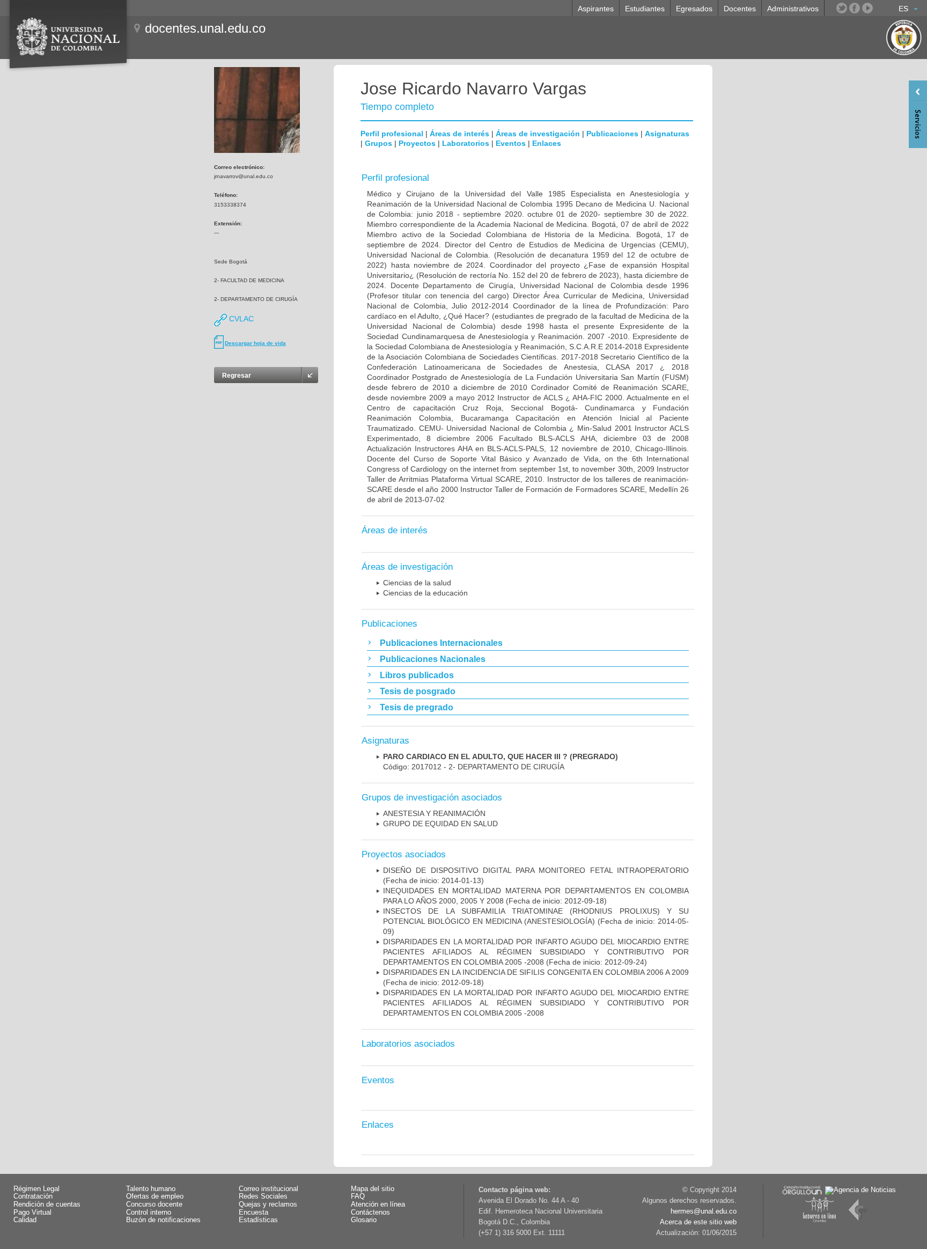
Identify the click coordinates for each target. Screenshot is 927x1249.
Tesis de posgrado (417, 691)
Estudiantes (645, 8)
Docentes (740, 8)
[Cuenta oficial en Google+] (880, 8)
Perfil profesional (391, 133)
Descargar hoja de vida (255, 343)
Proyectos (417, 143)
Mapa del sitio (372, 1189)
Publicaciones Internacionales (441, 643)
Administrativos (793, 8)
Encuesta (253, 1212)
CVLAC (240, 318)
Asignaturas (667, 133)
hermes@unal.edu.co (704, 1211)
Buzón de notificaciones (163, 1220)
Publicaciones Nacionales (432, 659)
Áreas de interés (459, 133)
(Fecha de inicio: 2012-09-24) (536, 951)
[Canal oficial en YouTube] (867, 8)
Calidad (24, 1220)
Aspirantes (596, 8)
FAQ (358, 1196)
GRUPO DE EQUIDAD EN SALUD (440, 823)
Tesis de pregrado (416, 707)
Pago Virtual (32, 1212)
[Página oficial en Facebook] (854, 8)
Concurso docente (154, 1204)
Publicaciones (612, 133)
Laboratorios (465, 143)
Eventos (511, 143)
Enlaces (546, 143)
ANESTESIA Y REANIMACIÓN (434, 813)
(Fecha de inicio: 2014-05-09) (536, 921)
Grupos (378, 143)
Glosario (364, 1220)
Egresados (694, 8)
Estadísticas (258, 1220)
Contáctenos (370, 1212)
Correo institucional (268, 1189)
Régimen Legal (36, 1189)
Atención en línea (378, 1204)
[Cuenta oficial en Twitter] (841, 8)
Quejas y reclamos (268, 1204)
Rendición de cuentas (46, 1204)
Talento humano (150, 1189)
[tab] (528, 643)
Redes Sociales (263, 1196)
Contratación (33, 1196)
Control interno (148, 1212)
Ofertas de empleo (154, 1196)
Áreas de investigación (538, 133)
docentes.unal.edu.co (205, 28)
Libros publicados (417, 675)
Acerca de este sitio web (698, 1222)
